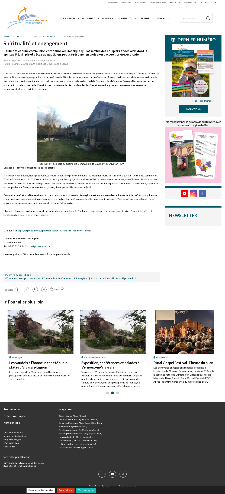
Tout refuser (66, 490)
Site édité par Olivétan (17, 457)
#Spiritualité (128, 278)
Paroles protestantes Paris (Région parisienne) (80, 433)
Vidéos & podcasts (158, 2)
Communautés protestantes (44, 36)
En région (69, 18)
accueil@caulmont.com (38, 246)
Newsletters (140, 2)
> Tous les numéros (201, 100)
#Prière (115, 278)
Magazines (126, 2)
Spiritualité (124, 18)
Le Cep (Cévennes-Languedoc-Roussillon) (78, 419)
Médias (161, 18)
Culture (144, 18)
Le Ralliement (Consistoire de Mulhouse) (78, 440)
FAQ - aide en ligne (12, 439)
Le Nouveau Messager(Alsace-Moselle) (77, 444)
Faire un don (175, 2)
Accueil (6, 36)
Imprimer (58, 289)
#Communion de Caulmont (57, 278)
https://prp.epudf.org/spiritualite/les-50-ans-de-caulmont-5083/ (53, 230)
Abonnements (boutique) (15, 436)
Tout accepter (86, 490)
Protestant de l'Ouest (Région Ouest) (76, 447)
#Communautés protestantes (22, 278)
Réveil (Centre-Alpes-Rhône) (72, 416)
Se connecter (190, 2)
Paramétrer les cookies (40, 490)
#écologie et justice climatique (92, 278)
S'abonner (193, 108)
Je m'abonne (112, 2)
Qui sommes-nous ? (13, 432)
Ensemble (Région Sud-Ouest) (73, 426)
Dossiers (107, 18)
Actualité (88, 18)
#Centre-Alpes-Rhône (18, 274)
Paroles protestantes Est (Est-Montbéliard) (79, 430)
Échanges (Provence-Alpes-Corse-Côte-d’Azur (81, 423)
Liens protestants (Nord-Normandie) (76, 437)
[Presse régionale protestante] (27, 18)
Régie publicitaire (12, 443)
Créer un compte (14, 416)
